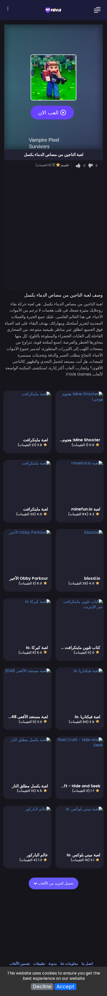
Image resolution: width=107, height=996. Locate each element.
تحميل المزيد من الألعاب (55, 883)
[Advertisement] (53, 232)
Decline (42, 986)
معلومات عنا (69, 963)
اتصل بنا (87, 963)
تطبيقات (39, 963)
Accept (65, 986)
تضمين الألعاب (19, 963)
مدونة (53, 963)
